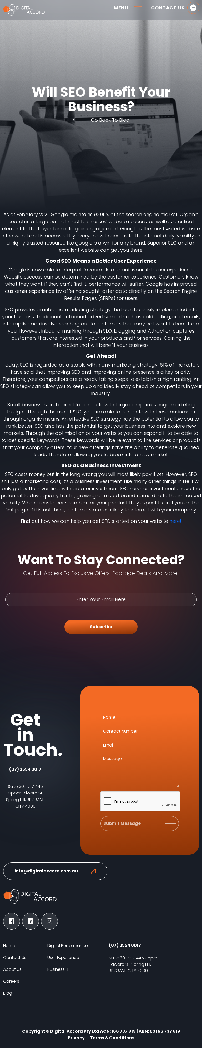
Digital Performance (67, 946)
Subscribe (101, 627)
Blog (7, 993)
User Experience (63, 957)
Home (9, 946)
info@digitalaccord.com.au (46, 871)
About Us (12, 969)
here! (175, 521)
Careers (11, 981)
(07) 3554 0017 (25, 769)
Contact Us (14, 957)
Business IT (58, 969)
